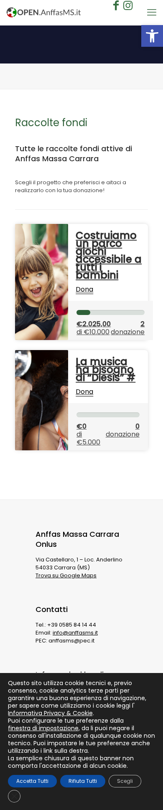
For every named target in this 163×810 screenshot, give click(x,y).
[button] (152, 36)
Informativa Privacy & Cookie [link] (50, 713)
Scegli (125, 781)
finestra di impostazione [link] (43, 728)
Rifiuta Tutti (83, 781)
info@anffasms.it (75, 633)
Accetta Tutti (32, 781)
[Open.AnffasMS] (43, 12)
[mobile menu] (152, 12)
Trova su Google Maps (66, 575)
